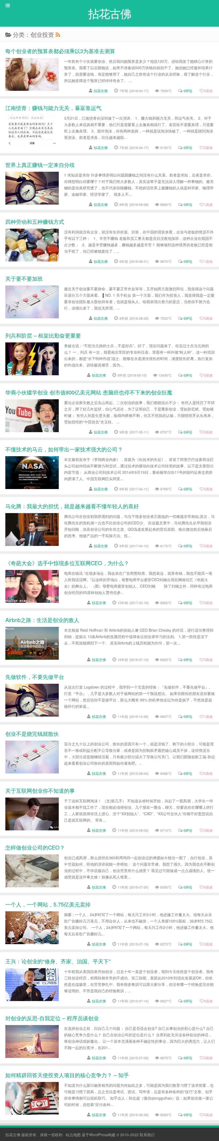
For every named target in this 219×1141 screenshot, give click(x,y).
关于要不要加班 (24, 278)
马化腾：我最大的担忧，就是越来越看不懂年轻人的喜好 (72, 506)
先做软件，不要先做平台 (34, 677)
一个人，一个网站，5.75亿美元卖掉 (48, 904)
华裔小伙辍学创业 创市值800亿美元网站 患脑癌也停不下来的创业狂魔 (88, 392)
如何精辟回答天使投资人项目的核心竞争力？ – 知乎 (67, 1075)
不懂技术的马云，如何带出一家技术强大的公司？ (64, 449)
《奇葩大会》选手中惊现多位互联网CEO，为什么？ (67, 563)
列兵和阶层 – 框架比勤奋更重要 (43, 335)
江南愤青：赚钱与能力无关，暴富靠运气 (53, 108)
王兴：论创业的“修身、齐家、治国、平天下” (58, 961)
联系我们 (147, 1134)
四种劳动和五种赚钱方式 (34, 221)
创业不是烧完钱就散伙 (32, 733)
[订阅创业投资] (58, 34)
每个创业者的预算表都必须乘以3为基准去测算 (60, 51)
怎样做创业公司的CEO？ (35, 847)
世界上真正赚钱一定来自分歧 (40, 165)
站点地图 (73, 1134)
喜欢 (208, 90)
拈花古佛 (101, 90)
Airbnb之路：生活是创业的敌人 (42, 620)
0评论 (187, 90)
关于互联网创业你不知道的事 (40, 790)
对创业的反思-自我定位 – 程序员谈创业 (52, 1018)
